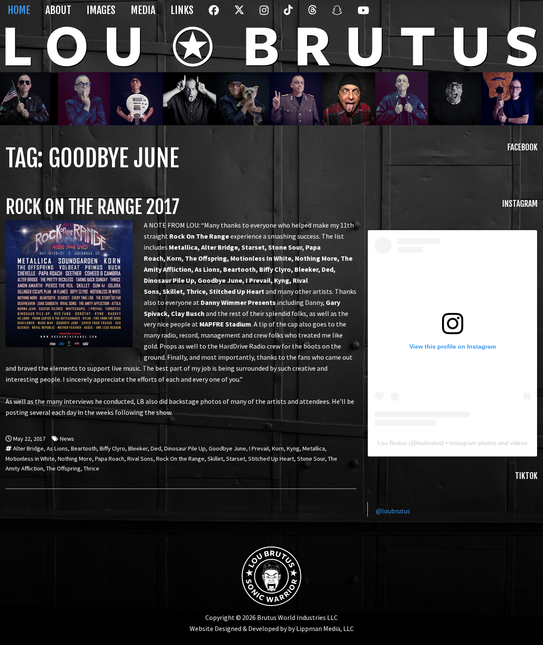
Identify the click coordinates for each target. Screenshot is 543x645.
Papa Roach (109, 458)
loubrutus (429, 442)
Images (101, 10)
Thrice (91, 468)
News (67, 438)
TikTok (287, 15)
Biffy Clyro (112, 448)
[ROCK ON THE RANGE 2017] (69, 225)
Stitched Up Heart (271, 458)
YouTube (361, 15)
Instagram (263, 15)
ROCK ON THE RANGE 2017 (92, 207)
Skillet (215, 458)
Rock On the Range (180, 458)
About (58, 10)
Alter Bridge (28, 448)
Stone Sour (311, 458)
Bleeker (138, 448)
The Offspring (63, 468)
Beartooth (84, 448)
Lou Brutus (392, 442)
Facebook (212, 15)
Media (143, 10)
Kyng (293, 448)
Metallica (313, 448)
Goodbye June (227, 448)
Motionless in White (30, 458)
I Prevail (259, 448)
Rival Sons (140, 458)
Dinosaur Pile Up (185, 448)
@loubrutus (393, 511)
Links (182, 10)
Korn (278, 448)
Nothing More (75, 458)
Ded (156, 448)
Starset (235, 458)
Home (19, 10)
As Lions (57, 448)
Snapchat (336, 15)
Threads (311, 15)
